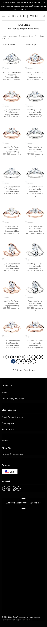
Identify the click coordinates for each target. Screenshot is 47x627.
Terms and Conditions (10, 620)
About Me (6, 447)
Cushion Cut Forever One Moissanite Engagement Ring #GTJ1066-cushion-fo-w (35, 191)
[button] (3, 16)
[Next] (33, 361)
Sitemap (29, 620)
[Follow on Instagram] (9, 488)
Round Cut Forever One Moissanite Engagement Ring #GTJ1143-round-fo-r (35, 75)
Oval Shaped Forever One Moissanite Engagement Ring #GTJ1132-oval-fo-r (12, 267)
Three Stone (39, 36)
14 (36, 357)
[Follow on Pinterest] (14, 488)
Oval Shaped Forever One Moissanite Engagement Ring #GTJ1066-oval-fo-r (12, 229)
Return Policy (8, 429)
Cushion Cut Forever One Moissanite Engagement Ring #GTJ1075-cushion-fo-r (12, 150)
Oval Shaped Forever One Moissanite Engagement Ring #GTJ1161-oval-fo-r (12, 344)
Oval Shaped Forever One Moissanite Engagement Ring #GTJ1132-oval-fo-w (35, 267)
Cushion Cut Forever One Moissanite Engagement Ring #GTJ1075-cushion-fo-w (35, 151)
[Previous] (5, 357)
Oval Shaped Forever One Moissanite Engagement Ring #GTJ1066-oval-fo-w (12, 190)
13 (31, 357)
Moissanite (13, 36)
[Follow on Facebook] (4, 488)
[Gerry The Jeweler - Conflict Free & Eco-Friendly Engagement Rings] (24, 16)
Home (4, 36)
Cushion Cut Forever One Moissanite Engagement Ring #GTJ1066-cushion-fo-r (35, 229)
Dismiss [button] (30, 9)
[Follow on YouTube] (18, 488)
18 (23, 361)
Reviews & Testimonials (12, 453)
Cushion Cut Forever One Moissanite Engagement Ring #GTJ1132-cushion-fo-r (12, 304)
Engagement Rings (26, 36)
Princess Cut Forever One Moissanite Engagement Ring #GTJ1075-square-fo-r (35, 344)
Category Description (25, 369)
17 (18, 361)
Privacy (22, 620)
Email (4, 392)
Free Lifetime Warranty (12, 417)
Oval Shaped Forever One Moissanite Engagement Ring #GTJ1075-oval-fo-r (12, 113)
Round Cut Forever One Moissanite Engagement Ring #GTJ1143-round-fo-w (11, 75)
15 (41, 357)
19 (29, 361)
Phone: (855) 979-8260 (13, 398)
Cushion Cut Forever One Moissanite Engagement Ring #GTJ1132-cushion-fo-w (35, 305)
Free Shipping (8, 423)
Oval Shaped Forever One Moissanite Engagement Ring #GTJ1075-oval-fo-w (35, 113)
